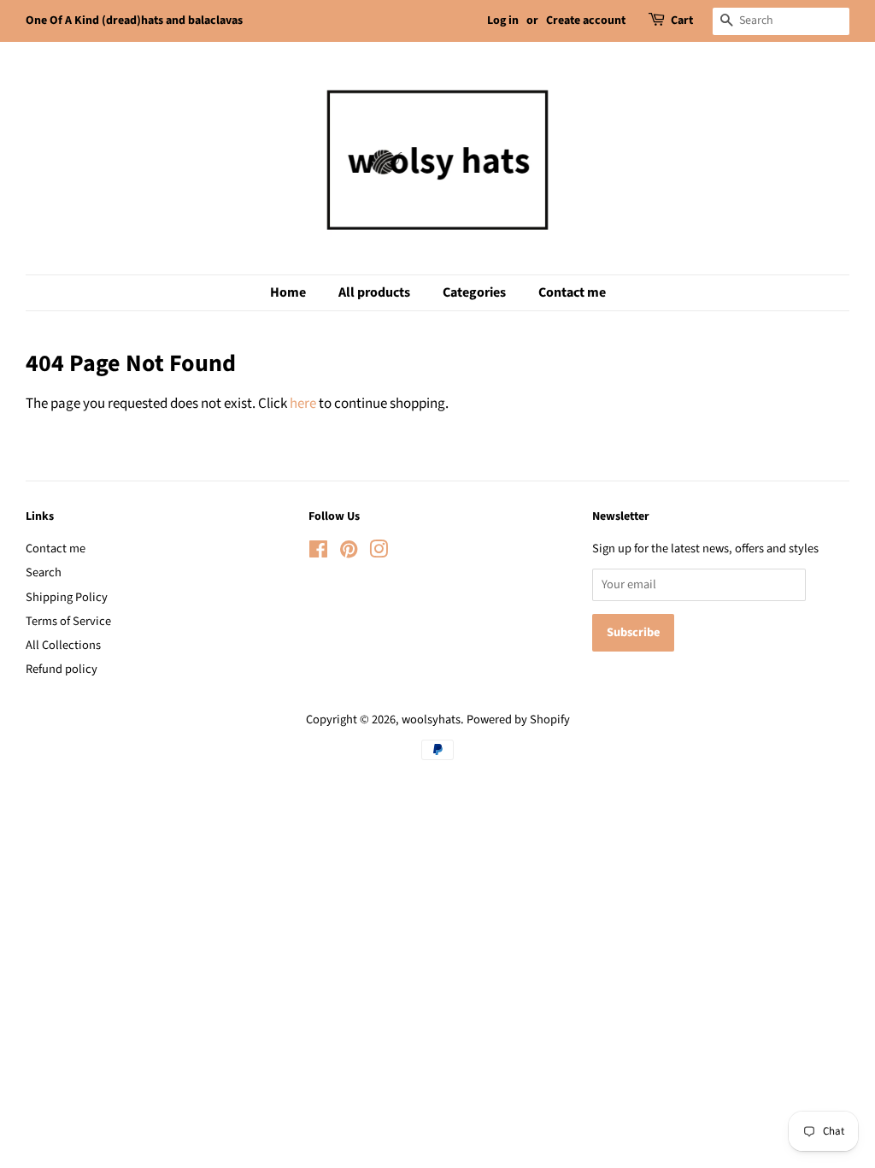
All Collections (63, 645)
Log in (503, 20)
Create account (585, 20)
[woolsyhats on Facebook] (318, 553)
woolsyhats (431, 720)
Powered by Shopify (518, 720)
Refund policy (61, 669)
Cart (682, 20)
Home (288, 292)
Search (44, 572)
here (303, 403)
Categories (474, 292)
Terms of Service (68, 621)
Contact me (572, 292)
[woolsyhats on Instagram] (378, 553)
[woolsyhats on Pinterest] (348, 553)
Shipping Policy (67, 597)
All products (374, 292)
